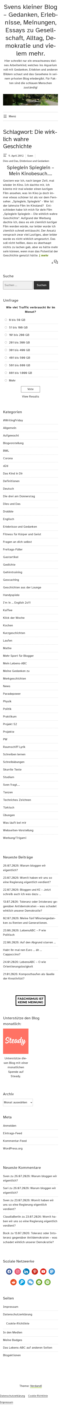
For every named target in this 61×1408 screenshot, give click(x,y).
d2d (5, 466)
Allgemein (9, 428)
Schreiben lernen (14, 754)
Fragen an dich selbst (17, 541)
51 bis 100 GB (18, 327)
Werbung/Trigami (14, 838)
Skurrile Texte (12, 769)
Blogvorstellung (13, 443)
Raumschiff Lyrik (14, 747)
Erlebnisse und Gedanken (34, 161)
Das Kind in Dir (13, 473)
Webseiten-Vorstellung (18, 830)
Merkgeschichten (14, 678)
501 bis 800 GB (19, 365)
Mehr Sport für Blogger (18, 655)
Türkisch (8, 807)
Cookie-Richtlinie (17, 1323)
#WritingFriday (13, 420)
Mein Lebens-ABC (15, 663)
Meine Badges (12, 1340)
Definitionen (11, 481)
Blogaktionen (12, 1355)
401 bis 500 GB (19, 357)
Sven (30, 155)
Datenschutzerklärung (17, 1314)
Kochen (8, 625)
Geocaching (11, 579)
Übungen (9, 815)
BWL (6, 450)
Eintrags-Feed (12, 1133)
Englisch (8, 519)
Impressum (10, 1306)
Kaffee (7, 610)
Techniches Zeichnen (17, 800)
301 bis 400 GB (19, 350)
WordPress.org (13, 1148)
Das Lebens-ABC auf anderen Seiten (27, 1347)
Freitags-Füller (13, 549)
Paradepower (12, 693)
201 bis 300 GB (19, 342)
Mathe (7, 648)
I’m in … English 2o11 (16, 602)
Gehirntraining (12, 572)
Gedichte (9, 564)
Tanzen (8, 792)
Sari (5, 1188)
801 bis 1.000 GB (20, 373)
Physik (7, 701)
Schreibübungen (13, 762)
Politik (7, 709)
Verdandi (36, 1386)
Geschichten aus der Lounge (22, 587)
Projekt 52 (10, 724)
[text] (5, 156)
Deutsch (8, 488)
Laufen (7, 640)
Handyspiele (11, 595)
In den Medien (12, 1332)
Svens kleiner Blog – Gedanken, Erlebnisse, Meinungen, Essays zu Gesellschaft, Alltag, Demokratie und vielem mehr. (30, 30)
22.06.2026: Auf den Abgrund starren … (29, 942)
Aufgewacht (11, 435)
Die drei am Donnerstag (19, 496)
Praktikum (10, 716)
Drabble (8, 511)
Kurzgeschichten (14, 633)
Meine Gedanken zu (16, 671)
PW (5, 739)
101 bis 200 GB (19, 335)
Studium (8, 777)
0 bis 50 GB (17, 320)
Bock (6, 1233)
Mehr (12, 380)
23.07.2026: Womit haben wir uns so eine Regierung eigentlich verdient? (28, 1205)
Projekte (8, 731)
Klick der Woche (14, 617)
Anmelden (9, 1125)
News (6, 686)
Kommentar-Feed (15, 1141)
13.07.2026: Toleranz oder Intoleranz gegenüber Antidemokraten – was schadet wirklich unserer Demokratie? (30, 906)
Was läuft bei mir (14, 822)
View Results (30, 396)
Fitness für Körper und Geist (22, 534)
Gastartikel (10, 557)
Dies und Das (10, 161)
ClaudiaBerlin (12, 1216)
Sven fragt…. (11, 784)
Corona (8, 458)
